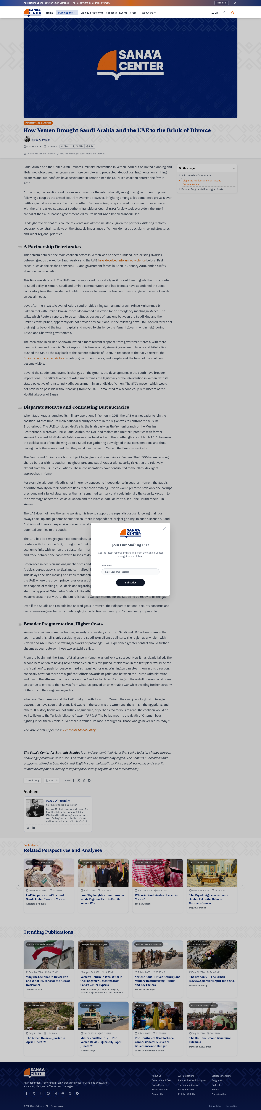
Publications (65, 12)
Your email (107, 565)
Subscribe (131, 582)
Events (123, 12)
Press (133, 12)
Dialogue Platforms (92, 12)
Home (49, 12)
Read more (221, 3)
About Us (147, 12)
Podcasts (111, 12)
